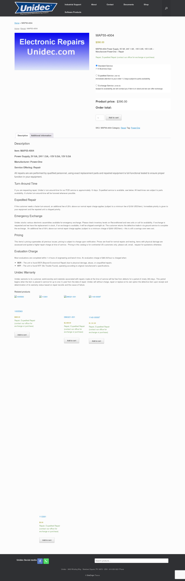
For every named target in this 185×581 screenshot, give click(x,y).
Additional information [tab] (41, 135)
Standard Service (105, 65)
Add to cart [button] (22, 334)
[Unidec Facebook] (40, 561)
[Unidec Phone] (46, 561)
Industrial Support (73, 4)
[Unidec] (36, 8)
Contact (110, 4)
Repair (23, 28)
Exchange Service (109, 85)
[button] (166, 8)
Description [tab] (23, 135)
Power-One (135, 127)
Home (16, 23)
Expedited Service (109, 75)
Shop (146, 4)
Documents (129, 4)
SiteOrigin (90, 575)
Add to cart (114, 117)
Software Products (73, 12)
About (94, 4)
